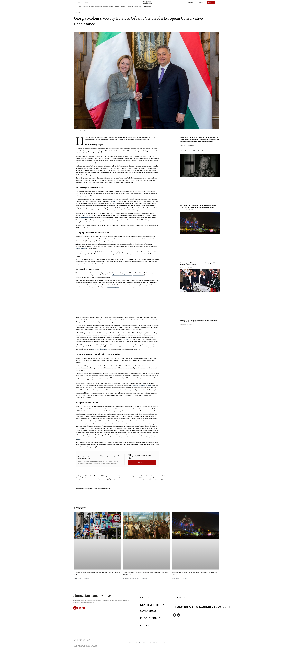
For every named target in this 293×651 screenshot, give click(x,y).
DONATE (81, 608)
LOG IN (144, 625)
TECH (140, 6)
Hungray (95, 488)
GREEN (136, 6)
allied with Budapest (81, 248)
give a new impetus (113, 287)
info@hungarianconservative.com (201, 606)
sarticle (114, 201)
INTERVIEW (123, 6)
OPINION (117, 6)
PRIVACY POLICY (150, 618)
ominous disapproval (85, 217)
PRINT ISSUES (147, 6)
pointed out (127, 339)
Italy (99, 488)
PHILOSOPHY (98, 6)
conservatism (81, 488)
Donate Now (142, 462)
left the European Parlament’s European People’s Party (128, 275)
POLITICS (91, 6)
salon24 (79, 439)
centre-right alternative (99, 349)
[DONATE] (75, 608)
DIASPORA (130, 6)
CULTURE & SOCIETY (108, 6)
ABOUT (79, 6)
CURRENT (85, 6)
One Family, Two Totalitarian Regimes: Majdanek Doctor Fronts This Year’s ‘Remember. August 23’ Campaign (198, 206)
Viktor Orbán (107, 488)
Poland (102, 488)
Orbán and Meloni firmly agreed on (141, 385)
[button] (181, 150)
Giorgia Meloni (88, 488)
